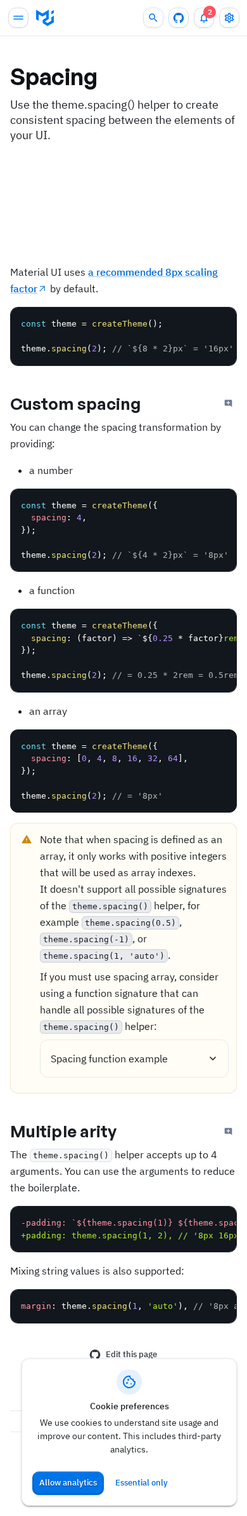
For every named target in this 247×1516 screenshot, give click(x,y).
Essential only (141, 1482)
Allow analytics (68, 1482)
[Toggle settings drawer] (229, 18)
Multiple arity (63, 1131)
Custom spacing (75, 403)
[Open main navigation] (18, 18)
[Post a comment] (228, 403)
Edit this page (131, 1354)
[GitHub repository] (178, 18)
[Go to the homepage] (45, 18)
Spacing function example (109, 1058)
